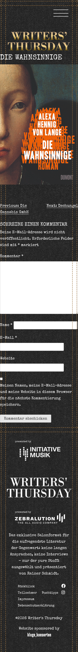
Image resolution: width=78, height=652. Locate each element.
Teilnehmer (27, 593)
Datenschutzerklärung (36, 605)
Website (7, 359)
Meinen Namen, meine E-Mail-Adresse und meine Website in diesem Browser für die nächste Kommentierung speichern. (36, 395)
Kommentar (11, 256)
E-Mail (8, 338)
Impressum (26, 599)
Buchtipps (50, 593)
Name (6, 325)
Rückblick (26, 586)
